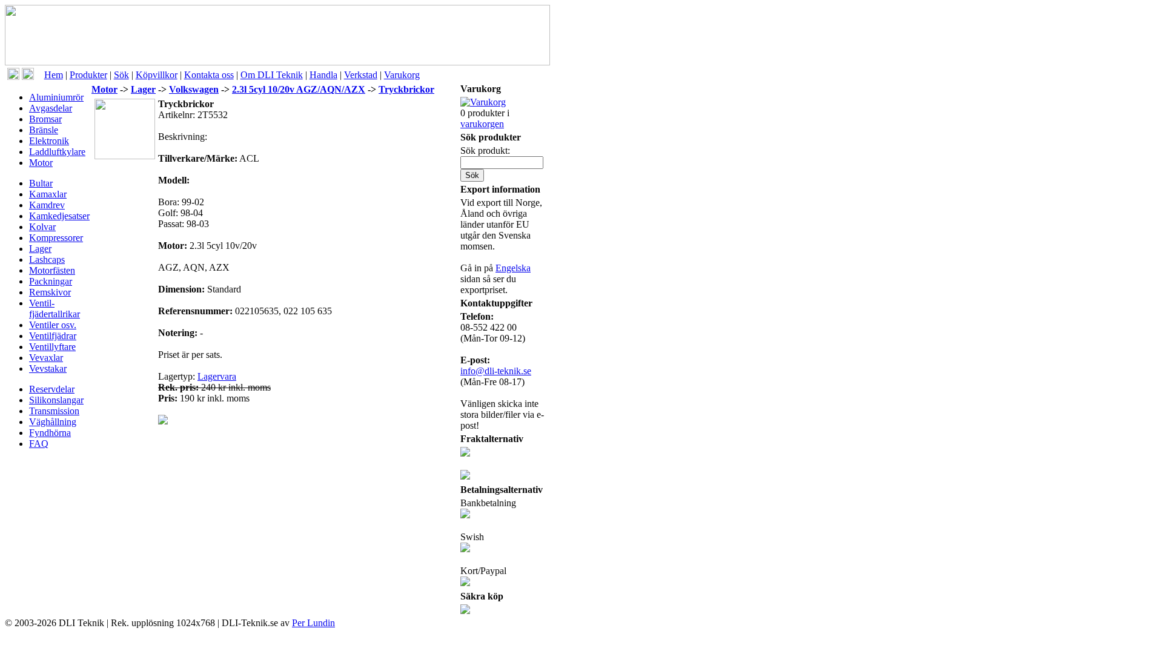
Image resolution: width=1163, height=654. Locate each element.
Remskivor (50, 292)
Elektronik (49, 141)
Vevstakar (48, 368)
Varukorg (402, 75)
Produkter (88, 75)
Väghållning (52, 422)
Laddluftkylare (57, 152)
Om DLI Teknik (271, 75)
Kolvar (42, 227)
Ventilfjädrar (52, 336)
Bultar (41, 183)
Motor (41, 162)
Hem (53, 75)
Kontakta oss (209, 75)
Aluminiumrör (56, 97)
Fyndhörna (50, 433)
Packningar (50, 281)
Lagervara (216, 376)
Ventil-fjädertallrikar (54, 308)
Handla (323, 75)
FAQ (38, 443)
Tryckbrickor (406, 89)
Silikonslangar (56, 400)
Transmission (54, 411)
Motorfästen (52, 270)
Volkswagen (194, 89)
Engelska (513, 268)
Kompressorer (56, 238)
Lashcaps (47, 259)
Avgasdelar (50, 108)
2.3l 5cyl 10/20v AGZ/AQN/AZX (298, 89)
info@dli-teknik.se (495, 371)
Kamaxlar (48, 194)
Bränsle (43, 130)
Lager (40, 248)
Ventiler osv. (52, 325)
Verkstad (360, 75)
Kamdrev (47, 205)
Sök (121, 75)
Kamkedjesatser (59, 216)
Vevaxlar (46, 357)
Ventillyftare (52, 347)
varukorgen (482, 124)
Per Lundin (313, 623)
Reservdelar (52, 389)
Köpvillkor (156, 75)
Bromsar (45, 119)
